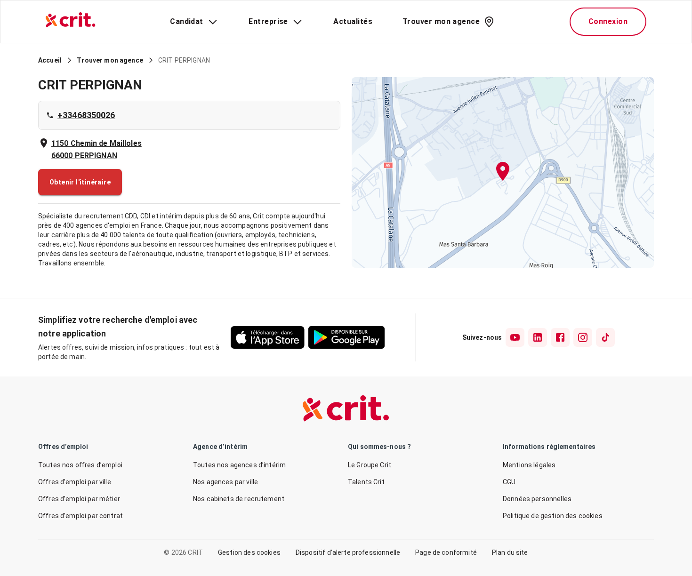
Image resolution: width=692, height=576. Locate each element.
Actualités (352, 21)
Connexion (608, 21)
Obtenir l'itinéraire (80, 182)
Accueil (50, 60)
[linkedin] (537, 337)
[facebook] (560, 337)
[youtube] (515, 337)
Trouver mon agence (441, 21)
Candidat (186, 21)
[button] (502, 172)
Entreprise (268, 21)
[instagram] (582, 337)
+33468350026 (86, 115)
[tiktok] (605, 337)
